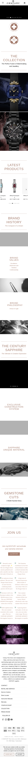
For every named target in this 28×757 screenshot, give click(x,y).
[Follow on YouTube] (11, 734)
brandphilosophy (15, 318)
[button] (3, 3)
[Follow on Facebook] (3, 734)
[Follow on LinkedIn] (9, 734)
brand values (14, 273)
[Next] (26, 203)
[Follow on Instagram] (6, 734)
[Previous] (2, 203)
